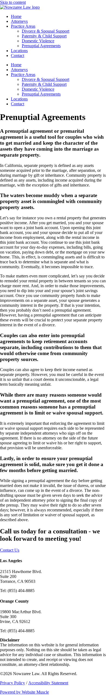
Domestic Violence (38, 41)
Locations (19, 50)
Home (16, 16)
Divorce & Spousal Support (45, 31)
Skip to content (13, 2)
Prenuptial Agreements (41, 45)
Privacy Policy (12, 683)
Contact (17, 55)
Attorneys (19, 21)
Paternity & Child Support (44, 36)
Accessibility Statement (48, 683)
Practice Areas (23, 26)
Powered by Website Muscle (24, 692)
